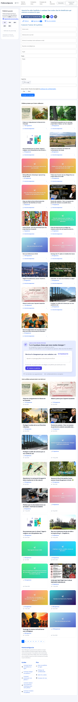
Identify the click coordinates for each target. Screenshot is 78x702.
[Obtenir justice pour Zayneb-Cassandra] (35, 298)
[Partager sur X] (47, 16)
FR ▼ (17, 3)
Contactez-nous (33, 3)
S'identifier (61, 3)
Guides (24, 662)
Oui (24, 91)
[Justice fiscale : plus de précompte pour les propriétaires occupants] (35, 223)
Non (29, 91)
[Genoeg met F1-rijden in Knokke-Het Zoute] (63, 248)
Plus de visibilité (51, 21)
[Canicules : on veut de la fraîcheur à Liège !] (63, 273)
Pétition (26, 21)
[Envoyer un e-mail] (51, 16)
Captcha (23, 79)
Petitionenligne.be (7, 3)
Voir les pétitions (23, 3)
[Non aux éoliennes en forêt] (35, 248)
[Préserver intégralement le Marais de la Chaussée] (35, 118)
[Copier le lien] (55, 16)
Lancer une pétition (71, 3)
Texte (22, 56)
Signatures (37, 21)
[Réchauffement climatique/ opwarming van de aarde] (35, 171)
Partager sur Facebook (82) (33, 17)
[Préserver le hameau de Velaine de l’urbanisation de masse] (63, 144)
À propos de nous (43, 3)
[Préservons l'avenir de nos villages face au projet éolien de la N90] (63, 171)
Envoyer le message (28, 95)
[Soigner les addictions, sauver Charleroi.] (35, 273)
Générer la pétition (34, 368)
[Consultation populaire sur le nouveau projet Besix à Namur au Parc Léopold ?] (63, 118)
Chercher (52, 4)
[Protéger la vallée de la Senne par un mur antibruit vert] (63, 299)
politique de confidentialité (48, 89)
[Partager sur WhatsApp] (44, 16)
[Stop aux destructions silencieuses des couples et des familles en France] (35, 197)
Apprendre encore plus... (11, 19)
